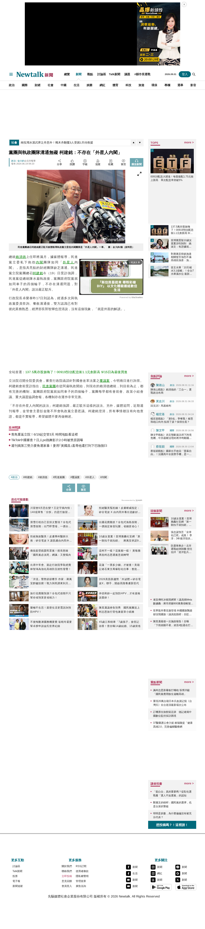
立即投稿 (67, 876)
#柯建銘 (27, 477)
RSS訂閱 (81, 866)
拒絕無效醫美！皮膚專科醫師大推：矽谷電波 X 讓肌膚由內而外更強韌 (51, 539)
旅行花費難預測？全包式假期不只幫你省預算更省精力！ (50, 595)
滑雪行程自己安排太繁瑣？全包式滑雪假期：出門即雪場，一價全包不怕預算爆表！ (50, 525)
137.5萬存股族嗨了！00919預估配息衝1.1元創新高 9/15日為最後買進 (76, 372)
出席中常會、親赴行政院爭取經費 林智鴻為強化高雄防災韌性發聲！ (50, 567)
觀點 (90, 74)
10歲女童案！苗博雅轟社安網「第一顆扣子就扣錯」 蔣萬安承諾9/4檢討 (120, 539)
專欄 (167, 85)
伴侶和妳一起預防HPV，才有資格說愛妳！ (119, 595)
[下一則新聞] (140, 142)
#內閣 (103, 477)
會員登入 (67, 886)
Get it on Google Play (161, 887)
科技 (128, 85)
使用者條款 (82, 871)
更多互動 (17, 860)
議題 (127, 74)
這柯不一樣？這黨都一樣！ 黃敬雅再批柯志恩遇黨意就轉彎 (120, 552)
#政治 (14, 477)
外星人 (68, 262)
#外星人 (89, 477)
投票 (15, 876)
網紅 (102, 85)
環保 (154, 85)
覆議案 (105, 380)
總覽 (67, 74)
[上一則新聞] (133, 142)
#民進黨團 (59, 477)
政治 (12, 85)
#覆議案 (75, 477)
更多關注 (161, 860)
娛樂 (89, 85)
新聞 (79, 74)
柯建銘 (38, 273)
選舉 (180, 85)
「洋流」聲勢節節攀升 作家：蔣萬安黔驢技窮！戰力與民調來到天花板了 (51, 581)
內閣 (40, 262)
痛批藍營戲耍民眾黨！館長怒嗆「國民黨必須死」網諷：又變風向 (50, 552)
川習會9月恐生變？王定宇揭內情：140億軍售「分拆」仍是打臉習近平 (51, 510)
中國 (63, 85)
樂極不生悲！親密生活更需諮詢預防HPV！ (50, 609)
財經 (38, 85)
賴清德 (21, 257)
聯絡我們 (67, 871)
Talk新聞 (114, 74)
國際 (25, 85)
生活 (76, 85)
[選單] (11, 74)
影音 (193, 85)
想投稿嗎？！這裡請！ (172, 825)
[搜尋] (194, 74)
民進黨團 (49, 386)
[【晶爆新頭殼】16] (158, 33)
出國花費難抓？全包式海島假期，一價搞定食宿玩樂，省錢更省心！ (119, 524)
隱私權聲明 (82, 876)
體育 (115, 85)
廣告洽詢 (81, 886)
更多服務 (75, 860)
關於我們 (67, 866)
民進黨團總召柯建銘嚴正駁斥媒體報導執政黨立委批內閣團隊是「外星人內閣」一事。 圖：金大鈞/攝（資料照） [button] (76, 247)
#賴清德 (42, 477)
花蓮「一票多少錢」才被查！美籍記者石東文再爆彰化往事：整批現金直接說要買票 (119, 567)
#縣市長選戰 (142, 74)
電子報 (16, 881)
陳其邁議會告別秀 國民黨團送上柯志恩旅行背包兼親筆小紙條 (119, 609)
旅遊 (141, 85)
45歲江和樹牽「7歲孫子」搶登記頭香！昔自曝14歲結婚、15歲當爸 (120, 624)
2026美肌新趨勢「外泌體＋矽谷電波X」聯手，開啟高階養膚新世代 (120, 581)
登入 (185, 74)
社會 (50, 85)
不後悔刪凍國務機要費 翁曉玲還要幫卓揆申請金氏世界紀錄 (51, 624)
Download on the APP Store (185, 887)
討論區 (101, 74)
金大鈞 (21, 161)
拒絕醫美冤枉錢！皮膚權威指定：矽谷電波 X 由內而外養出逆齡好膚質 (120, 510)
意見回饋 (67, 881)
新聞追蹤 (17, 886)
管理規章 (81, 881)
